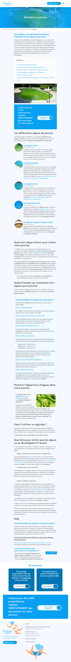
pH (32, 457)
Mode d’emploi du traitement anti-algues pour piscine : (33, 70)
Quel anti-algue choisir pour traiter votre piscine (31, 67)
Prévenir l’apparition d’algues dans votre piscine (31, 72)
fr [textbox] (65, 3)
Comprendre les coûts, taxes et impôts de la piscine (38, 626)
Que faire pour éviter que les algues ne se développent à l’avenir (36, 77)
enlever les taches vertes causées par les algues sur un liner (34, 543)
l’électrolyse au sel (39, 489)
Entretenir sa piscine (13, 29)
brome (30, 489)
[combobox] (66, 4)
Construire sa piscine (30, 638)
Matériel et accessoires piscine (32, 635)
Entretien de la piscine (24, 29)
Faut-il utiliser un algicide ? (25, 75)
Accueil (5, 29)
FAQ (19, 80)
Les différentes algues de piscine (27, 65)
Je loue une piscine (30, 641)
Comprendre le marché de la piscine (34, 628)
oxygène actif (38, 253)
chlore (42, 457)
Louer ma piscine (54, 3)
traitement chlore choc (44, 209)
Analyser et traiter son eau (31, 633)
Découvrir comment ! (43, 117)
